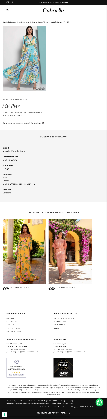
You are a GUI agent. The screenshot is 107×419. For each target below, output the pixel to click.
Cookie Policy (68, 403)
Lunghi (6, 169)
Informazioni (60, 321)
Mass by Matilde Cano (52, 22)
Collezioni (20, 22)
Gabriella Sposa (9, 22)
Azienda (10, 318)
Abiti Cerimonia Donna (34, 22)
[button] (99, 402)
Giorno (6, 181)
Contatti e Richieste (64, 318)
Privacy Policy (56, 403)
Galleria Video (14, 331)
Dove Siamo (59, 325)
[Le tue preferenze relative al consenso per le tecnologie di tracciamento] (4, 414)
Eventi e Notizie (15, 328)
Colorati (7, 193)
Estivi (5, 178)
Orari (56, 328)
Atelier (10, 325)
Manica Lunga (10, 160)
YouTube (17, 2)
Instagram (8, 2)
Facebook (12, 2)
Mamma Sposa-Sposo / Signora (19, 184)
